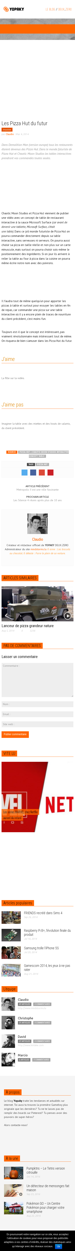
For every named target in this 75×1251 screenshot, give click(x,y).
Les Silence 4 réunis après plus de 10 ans (37, 500)
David (22, 1036)
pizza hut (42, 464)
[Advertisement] (37, 83)
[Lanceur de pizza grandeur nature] (37, 603)
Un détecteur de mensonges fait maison (48, 1188)
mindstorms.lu (39, 549)
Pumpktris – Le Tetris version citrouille (46, 1170)
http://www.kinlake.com (31, 1045)
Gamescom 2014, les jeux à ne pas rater (47, 968)
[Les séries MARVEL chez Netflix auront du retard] (37, 805)
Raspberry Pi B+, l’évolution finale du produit (47, 932)
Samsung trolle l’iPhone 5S (41, 948)
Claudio (10, 134)
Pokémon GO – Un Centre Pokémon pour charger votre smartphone (45, 1207)
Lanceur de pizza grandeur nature (28, 625)
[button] (14, 29)
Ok (58, 1246)
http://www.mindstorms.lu (32, 1008)
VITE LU (9, 753)
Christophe (25, 1018)
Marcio (23, 1055)
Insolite (7, 129)
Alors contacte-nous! (16, 1125)
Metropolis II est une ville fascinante (38, 489)
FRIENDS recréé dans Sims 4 (43, 913)
